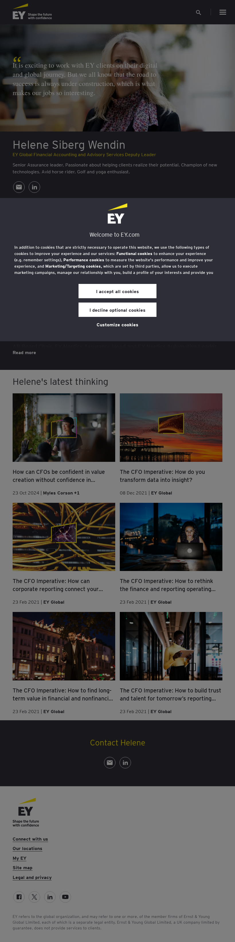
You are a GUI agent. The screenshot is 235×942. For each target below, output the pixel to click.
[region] (117, 269)
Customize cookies (117, 324)
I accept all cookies (117, 291)
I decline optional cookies (117, 310)
